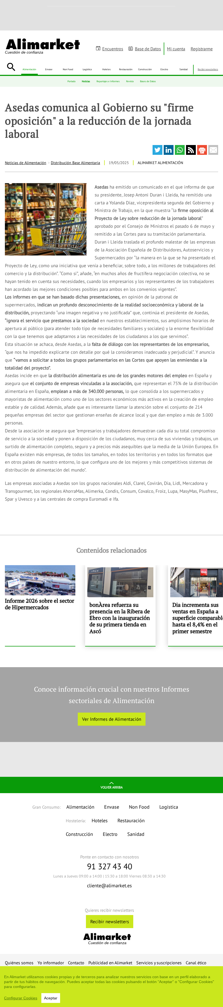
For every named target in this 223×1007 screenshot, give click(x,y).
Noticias (86, 81)
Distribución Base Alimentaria (75, 162)
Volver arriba (112, 787)
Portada (71, 81)
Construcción (145, 69)
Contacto (76, 962)
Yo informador (51, 962)
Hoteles (106, 69)
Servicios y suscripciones (159, 962)
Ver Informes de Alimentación (111, 719)
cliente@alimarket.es (109, 885)
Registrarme (202, 48)
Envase (48, 69)
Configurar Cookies (20, 998)
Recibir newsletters (208, 69)
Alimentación (29, 69)
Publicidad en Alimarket (110, 962)
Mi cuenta (176, 48)
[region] (111, 986)
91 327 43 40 (109, 866)
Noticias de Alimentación (25, 162)
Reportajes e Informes (108, 81)
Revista (130, 81)
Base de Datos (148, 48)
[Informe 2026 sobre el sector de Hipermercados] (40, 605)
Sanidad (183, 69)
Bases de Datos (148, 81)
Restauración (125, 69)
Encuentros (112, 48)
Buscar (11, 67)
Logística (87, 69)
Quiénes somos (19, 962)
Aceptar (50, 998)
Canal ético (196, 962)
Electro (164, 69)
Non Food (68, 69)
